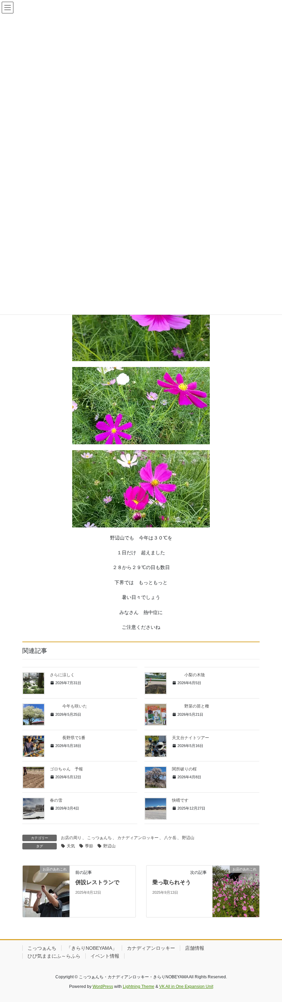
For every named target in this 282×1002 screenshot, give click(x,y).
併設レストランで (97, 882)
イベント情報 (104, 956)
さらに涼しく (62, 674)
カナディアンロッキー (138, 837)
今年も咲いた (68, 706)
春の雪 (56, 800)
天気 (71, 846)
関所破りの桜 (184, 769)
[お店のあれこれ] (46, 891)
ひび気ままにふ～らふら (54, 956)
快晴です (180, 800)
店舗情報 (194, 948)
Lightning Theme (138, 986)
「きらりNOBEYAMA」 (91, 948)
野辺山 (188, 837)
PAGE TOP (269, 966)
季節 (89, 846)
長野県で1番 (67, 737)
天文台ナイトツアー (190, 737)
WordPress (103, 986)
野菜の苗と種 (190, 706)
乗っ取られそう (171, 882)
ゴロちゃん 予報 (66, 769)
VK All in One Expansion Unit (186, 986)
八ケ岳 (170, 837)
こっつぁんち (99, 837)
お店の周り (71, 837)
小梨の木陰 (188, 674)
